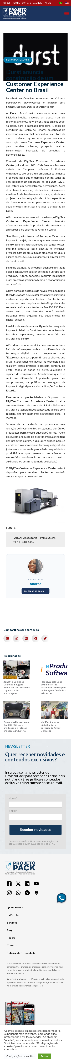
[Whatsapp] (18, 893)
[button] (7, 638)
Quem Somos (15, 907)
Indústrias (13, 915)
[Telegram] (27, 893)
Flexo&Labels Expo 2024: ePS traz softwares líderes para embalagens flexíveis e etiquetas (54, 687)
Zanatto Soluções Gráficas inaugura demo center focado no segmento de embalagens (16, 687)
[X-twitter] (18, 884)
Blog (9, 930)
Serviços (12, 922)
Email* (13, 810)
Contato (12, 945)
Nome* (13, 798)
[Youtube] (36, 884)
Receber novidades (35, 830)
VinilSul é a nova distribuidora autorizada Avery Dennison (50, 726)
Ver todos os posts (34, 591)
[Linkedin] (27, 884)
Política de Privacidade (21, 952)
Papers (11, 937)
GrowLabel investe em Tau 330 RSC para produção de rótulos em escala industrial (16, 726)
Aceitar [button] (45, 1056)
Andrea (35, 584)
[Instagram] (9, 893)
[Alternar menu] (66, 13)
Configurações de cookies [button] (20, 1056)
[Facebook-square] (9, 884)
